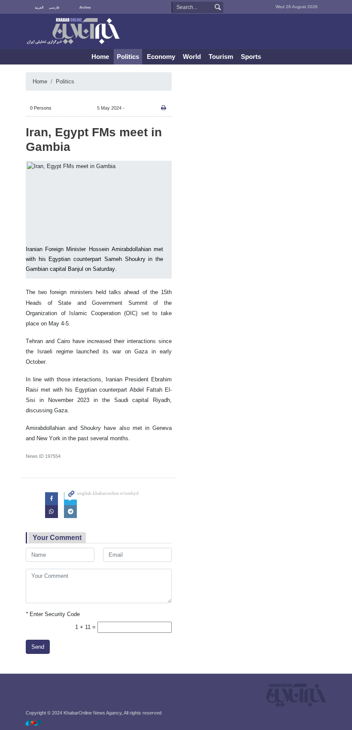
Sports (251, 56)
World (192, 56)
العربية (39, 7)
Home (100, 56)
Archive (85, 7)
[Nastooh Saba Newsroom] (38, 722)
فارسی (54, 7)
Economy (161, 56)
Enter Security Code (53, 614)
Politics (128, 56)
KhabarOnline (73, 32)
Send (37, 647)
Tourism (221, 56)
